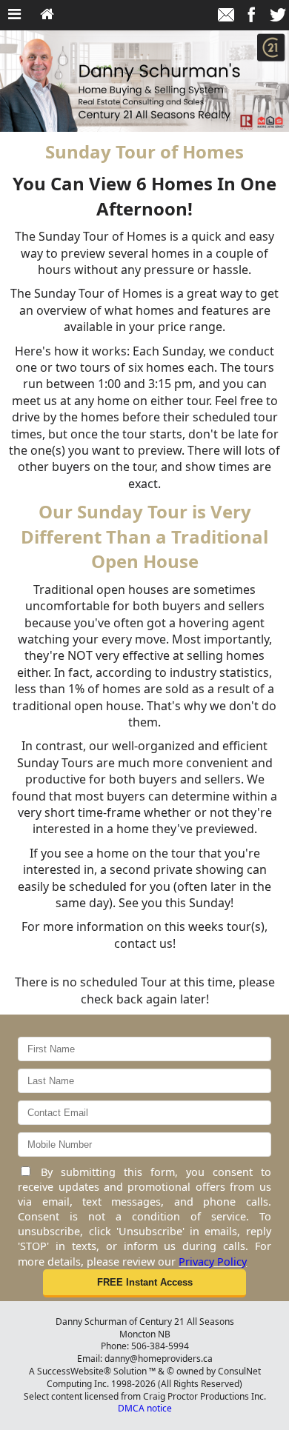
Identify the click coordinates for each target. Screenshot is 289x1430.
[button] (144, 1283)
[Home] (47, 15)
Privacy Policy (213, 1261)
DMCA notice (145, 1408)
